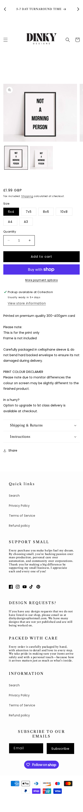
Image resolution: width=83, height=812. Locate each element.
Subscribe (60, 748)
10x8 (64, 211)
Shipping (27, 196)
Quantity (9, 231)
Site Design (50, 799)
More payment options (41, 280)
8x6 (46, 211)
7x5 (29, 211)
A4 (10, 221)
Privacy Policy (19, 505)
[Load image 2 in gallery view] (41, 157)
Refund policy (19, 525)
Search (14, 495)
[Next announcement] (78, 9)
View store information (27, 303)
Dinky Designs (28, 799)
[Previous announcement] (5, 9)
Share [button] (12, 450)
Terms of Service (22, 515)
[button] (5, 40)
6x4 (11, 211)
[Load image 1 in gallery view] (16, 157)
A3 (26, 221)
